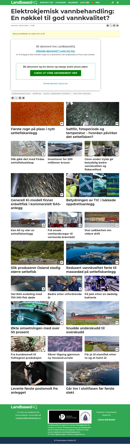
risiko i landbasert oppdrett (57, 93)
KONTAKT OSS (46, 3)
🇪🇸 (92, 3)
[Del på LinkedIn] (114, 25)
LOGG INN (84, 3)
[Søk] (112, 2)
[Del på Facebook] (107, 25)
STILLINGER (60, 3)
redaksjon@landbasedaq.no (28, 418)
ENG (98, 3)
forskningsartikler (21, 93)
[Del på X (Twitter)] (110, 25)
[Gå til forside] (24, 2)
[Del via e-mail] (117, 25)
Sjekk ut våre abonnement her (55, 73)
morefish (37, 93)
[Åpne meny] (117, 2)
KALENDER (73, 3)
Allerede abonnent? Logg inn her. (55, 51)
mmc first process (81, 93)
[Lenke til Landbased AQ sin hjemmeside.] (65, 407)
